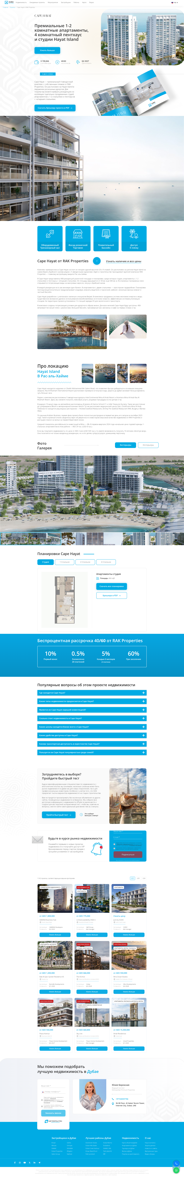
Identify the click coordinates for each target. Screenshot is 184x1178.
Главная (5, 7)
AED (132, 878)
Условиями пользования (135, 845)
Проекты (12, 7)
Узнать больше (55, 935)
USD (138, 878)
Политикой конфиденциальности (125, 844)
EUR (144, 878)
